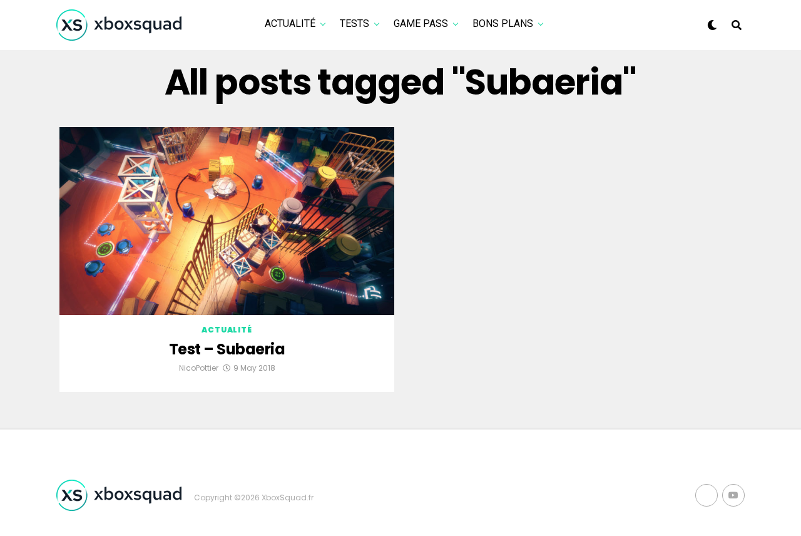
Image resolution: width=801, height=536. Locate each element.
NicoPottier (198, 368)
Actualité (290, 23)
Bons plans (502, 23)
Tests (354, 23)
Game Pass (421, 23)
